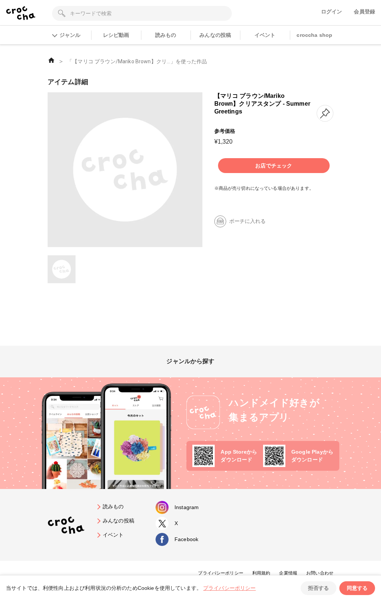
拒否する (318, 588)
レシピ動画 (116, 35)
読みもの (165, 35)
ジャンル (70, 35)
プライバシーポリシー (220, 573)
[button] (325, 113)
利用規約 (261, 573)
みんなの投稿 (215, 35)
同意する (357, 588)
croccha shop (314, 35)
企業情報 (288, 573)
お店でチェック (273, 166)
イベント (265, 35)
